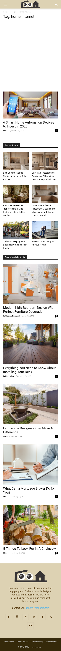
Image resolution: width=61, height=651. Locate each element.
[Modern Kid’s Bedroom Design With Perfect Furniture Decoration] (30, 284)
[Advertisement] (30, 59)
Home (5, 11)
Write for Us (51, 641)
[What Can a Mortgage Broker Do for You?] (30, 464)
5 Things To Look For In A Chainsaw (29, 548)
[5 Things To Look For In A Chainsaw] (30, 525)
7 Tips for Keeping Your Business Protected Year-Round (15, 244)
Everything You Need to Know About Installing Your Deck (29, 370)
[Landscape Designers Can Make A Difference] (30, 404)
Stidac (5, 130)
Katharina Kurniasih (11, 316)
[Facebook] (8, 617)
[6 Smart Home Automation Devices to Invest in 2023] (30, 105)
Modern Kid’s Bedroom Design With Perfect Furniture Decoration (29, 310)
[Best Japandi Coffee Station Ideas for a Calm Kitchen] (16, 161)
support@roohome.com (36, 607)
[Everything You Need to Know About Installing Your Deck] (30, 344)
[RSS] (34, 617)
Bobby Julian (8, 376)
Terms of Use (22, 641)
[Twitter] (51, 617)
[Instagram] (17, 617)
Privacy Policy (37, 641)
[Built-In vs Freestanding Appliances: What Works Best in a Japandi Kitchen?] (45, 161)
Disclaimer (9, 641)
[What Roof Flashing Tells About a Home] (45, 230)
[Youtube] (30, 625)
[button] (5, 4)
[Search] (56, 4)
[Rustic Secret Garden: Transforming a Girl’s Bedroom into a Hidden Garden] (16, 194)
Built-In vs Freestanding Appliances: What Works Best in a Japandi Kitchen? (44, 176)
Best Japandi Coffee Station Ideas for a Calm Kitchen (14, 176)
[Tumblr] (42, 617)
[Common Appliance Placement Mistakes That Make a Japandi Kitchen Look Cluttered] (45, 194)
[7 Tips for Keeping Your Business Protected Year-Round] (16, 230)
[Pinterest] (25, 617)
